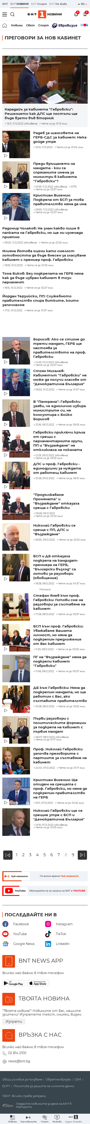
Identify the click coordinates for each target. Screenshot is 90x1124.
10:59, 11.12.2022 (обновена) (51, 186)
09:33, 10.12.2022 (45, 389)
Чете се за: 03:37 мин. (49, 189)
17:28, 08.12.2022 (45, 614)
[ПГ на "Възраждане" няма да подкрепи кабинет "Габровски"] (16, 669)
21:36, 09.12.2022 (45, 424)
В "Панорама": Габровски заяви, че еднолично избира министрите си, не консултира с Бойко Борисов (59, 410)
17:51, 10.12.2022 (13, 310)
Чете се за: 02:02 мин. (49, 516)
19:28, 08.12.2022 (45, 583)
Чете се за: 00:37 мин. (71, 671)
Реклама (45, 589)
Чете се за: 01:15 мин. (54, 123)
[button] (73, 1119)
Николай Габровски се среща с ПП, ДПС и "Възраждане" (54, 529)
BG (83, 4)
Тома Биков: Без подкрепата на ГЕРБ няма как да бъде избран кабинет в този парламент (43, 277)
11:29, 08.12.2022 (45, 649)
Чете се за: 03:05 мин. (71, 649)
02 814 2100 (17, 1053)
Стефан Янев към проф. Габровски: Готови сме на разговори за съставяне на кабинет (59, 602)
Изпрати (14, 1021)
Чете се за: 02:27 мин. (40, 288)
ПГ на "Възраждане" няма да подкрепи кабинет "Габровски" (60, 661)
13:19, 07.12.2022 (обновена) (51, 825)
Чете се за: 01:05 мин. (40, 265)
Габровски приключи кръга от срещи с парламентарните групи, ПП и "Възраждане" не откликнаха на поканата (59, 441)
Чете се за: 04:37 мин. (72, 583)
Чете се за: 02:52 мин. (72, 540)
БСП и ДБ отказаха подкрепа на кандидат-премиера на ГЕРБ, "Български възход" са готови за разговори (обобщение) (55, 567)
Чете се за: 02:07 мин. (49, 212)
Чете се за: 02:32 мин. (54, 242)
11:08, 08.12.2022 (45, 671)
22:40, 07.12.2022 (45, 768)
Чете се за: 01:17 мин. (49, 739)
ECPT (6, 1086)
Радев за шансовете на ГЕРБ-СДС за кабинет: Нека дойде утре (60, 137)
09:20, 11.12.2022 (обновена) (21, 242)
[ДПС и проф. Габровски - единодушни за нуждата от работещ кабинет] (16, 476)
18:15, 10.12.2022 (13, 288)
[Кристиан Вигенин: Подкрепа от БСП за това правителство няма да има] (16, 207)
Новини (17, 25)
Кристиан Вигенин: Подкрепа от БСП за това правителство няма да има (60, 199)
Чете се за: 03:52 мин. (72, 706)
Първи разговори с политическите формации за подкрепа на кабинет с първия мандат (59, 725)
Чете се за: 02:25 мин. (70, 803)
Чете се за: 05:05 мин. (72, 424)
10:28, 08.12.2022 (45, 706)
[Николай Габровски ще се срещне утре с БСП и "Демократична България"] (16, 822)
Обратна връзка (58, 1079)
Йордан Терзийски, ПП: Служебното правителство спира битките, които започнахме (40, 300)
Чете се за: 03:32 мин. (49, 458)
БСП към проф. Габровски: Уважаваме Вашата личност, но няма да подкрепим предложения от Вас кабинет (58, 635)
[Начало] (5, 25)
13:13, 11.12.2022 (44, 147)
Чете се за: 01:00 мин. (49, 827)
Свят (30, 25)
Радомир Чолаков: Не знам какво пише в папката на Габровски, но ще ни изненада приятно (42, 232)
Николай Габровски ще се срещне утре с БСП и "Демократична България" (59, 814)
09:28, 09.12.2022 (45, 513)
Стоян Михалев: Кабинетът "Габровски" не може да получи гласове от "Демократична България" (60, 377)
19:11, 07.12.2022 (44, 803)
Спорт (43, 25)
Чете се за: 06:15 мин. (71, 478)
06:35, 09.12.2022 (45, 540)
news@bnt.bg (19, 1061)
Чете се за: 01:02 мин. (70, 147)
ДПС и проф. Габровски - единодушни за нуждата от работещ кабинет (57, 468)
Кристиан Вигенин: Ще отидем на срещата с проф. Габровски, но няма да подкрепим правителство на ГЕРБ (60, 788)
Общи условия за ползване (22, 1079)
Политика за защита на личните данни (44, 1086)
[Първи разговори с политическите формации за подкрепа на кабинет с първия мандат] (16, 730)
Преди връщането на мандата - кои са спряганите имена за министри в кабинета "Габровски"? (55, 172)
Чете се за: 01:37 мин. (71, 389)
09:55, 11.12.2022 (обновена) (52, 209)
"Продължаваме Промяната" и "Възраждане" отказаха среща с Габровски (56, 501)
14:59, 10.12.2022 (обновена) (52, 362)
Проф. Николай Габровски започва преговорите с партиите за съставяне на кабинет (60, 755)
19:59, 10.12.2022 (14, 265)
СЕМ (77, 1079)
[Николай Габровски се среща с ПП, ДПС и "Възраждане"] (16, 537)
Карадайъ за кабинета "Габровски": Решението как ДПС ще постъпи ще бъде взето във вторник (41, 113)
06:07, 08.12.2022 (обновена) (52, 737)
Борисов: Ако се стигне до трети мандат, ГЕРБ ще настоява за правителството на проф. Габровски (59, 348)
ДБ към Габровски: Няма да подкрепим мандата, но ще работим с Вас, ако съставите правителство (60, 694)
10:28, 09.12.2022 (45, 478)
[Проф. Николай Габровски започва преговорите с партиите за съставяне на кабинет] (16, 761)
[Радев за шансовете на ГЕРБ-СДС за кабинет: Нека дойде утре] (16, 145)
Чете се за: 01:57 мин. (39, 310)
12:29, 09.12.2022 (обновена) (52, 455)
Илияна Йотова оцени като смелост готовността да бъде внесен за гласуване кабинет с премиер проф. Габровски (44, 255)
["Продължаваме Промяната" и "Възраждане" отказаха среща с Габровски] (16, 506)
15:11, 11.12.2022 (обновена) (22, 123)
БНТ (5, 4)
